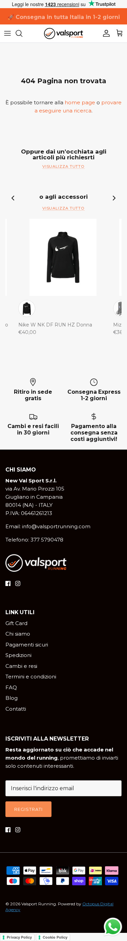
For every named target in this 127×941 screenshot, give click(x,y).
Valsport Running (38, 903)
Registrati (28, 809)
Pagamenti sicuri (26, 644)
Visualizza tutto (63, 166)
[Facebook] (7, 583)
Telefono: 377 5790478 (34, 539)
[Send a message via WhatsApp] (113, 927)
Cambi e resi (21, 666)
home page (80, 102)
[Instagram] (17, 583)
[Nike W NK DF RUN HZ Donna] (63, 257)
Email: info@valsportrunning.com (47, 526)
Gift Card (16, 623)
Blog (11, 698)
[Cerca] (22, 33)
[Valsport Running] (63, 33)
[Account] (104, 33)
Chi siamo (17, 634)
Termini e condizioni (30, 676)
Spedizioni (18, 655)
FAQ (11, 687)
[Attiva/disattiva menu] (7, 33)
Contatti (15, 709)
